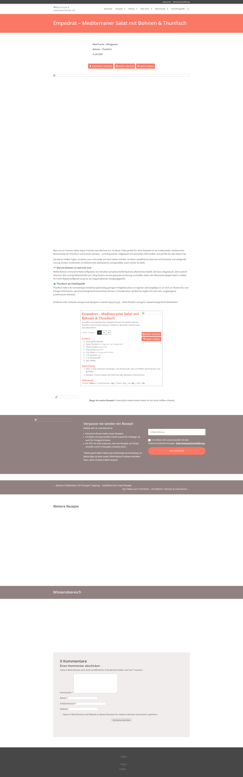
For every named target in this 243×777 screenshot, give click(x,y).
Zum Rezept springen (102, 66)
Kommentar (66, 692)
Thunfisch (107, 49)
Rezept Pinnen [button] (147, 66)
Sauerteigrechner (139, 616)
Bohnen (96, 49)
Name (63, 698)
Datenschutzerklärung (181, 2)
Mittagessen (112, 44)
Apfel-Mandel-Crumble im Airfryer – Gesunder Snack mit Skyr (122, 556)
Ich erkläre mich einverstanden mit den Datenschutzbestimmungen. (176, 442)
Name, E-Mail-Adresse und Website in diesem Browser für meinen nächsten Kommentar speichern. (110, 714)
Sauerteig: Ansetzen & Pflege (103, 617)
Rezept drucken (126, 66)
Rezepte (119, 9)
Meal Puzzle (160, 9)
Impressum (167, 2)
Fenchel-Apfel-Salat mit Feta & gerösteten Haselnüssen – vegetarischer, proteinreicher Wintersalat (122, 535)
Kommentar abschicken (121, 720)
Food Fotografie (178, 9)
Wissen (131, 9)
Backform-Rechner (175, 616)
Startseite (108, 9)
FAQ (67, 616)
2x (104, 332)
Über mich (144, 9)
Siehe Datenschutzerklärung (190, 443)
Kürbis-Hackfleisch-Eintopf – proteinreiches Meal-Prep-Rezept (122, 514)
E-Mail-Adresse (68, 703)
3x (108, 332)
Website (64, 709)
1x (99, 332)
